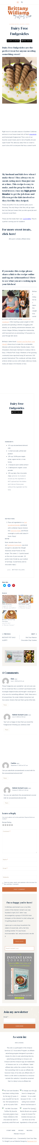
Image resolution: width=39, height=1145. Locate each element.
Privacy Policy (19, 1134)
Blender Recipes (14, 24)
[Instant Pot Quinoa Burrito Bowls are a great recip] (28, 1115)
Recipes (22, 24)
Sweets (27, 24)
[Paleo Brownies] (9, 599)
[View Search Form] (21, 2)
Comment (6, 831)
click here (8, 234)
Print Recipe (27, 40)
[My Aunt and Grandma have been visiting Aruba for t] (10, 1097)
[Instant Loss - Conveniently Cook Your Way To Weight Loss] (19, 12)
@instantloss (21, 277)
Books (21, 1130)
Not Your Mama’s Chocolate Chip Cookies (29, 637)
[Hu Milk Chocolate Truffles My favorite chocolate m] (10, 1115)
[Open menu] (18, 2)
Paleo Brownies (7, 604)
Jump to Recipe (14, 40)
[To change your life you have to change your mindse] (28, 1097)
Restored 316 (32, 1141)
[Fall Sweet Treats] (26, 599)
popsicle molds (16, 531)
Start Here (11, 1130)
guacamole (32, 134)
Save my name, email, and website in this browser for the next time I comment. (20, 883)
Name (5, 860)
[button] (19, 12)
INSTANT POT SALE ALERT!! (8, 637)
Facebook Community (14, 545)
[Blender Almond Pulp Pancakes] (9, 614)
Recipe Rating (6, 822)
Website (6, 877)
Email (5, 868)
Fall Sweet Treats (24, 604)
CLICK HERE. (27, 219)
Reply (5, 705)
